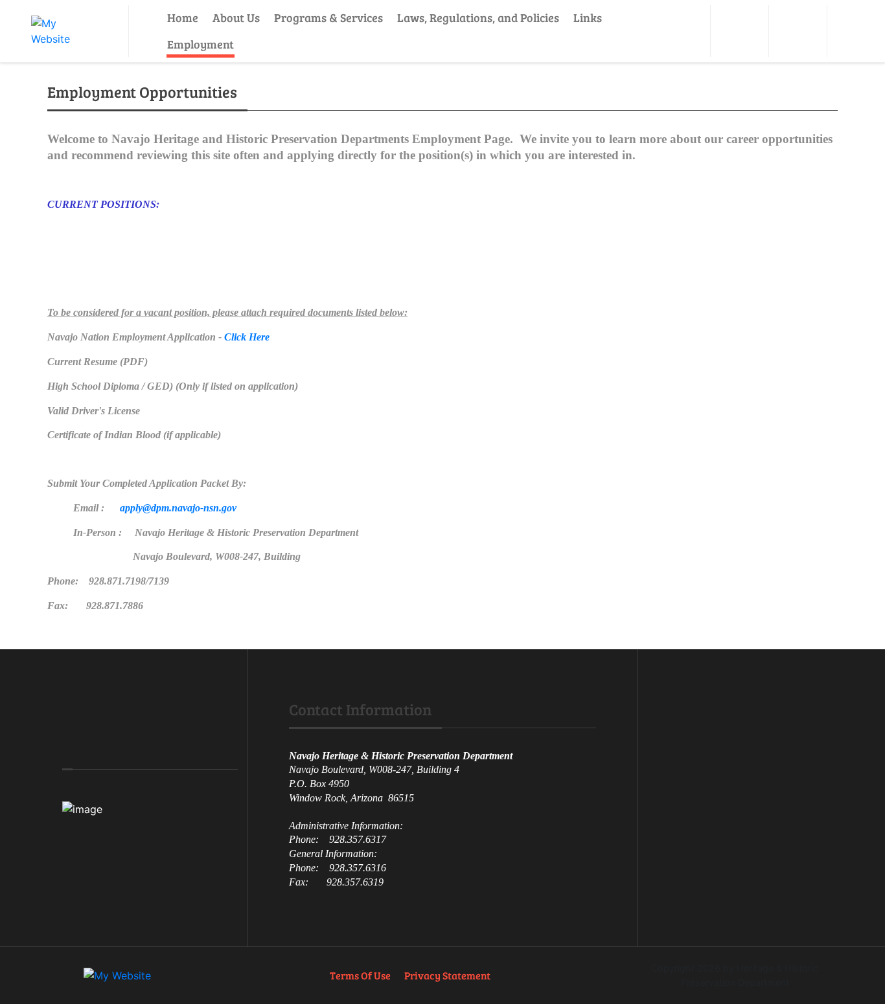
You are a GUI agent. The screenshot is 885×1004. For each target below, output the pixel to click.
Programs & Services (328, 17)
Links (587, 17)
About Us (236, 17)
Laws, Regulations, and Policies (478, 17)
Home (182, 17)
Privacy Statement (447, 975)
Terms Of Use (360, 975)
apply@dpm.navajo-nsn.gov (178, 507)
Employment (200, 44)
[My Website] (64, 31)
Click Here (247, 336)
